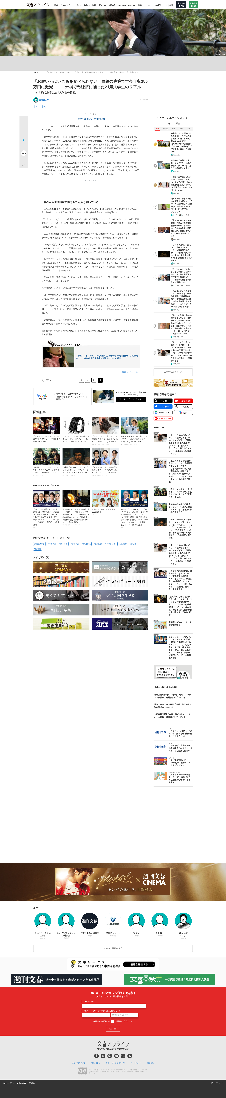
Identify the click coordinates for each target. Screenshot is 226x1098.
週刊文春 (102, 5)
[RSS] (129, 1056)
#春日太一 (134, 544)
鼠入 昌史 (177, 155)
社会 (44, 107)
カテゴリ (76, 5)
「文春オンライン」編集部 (182, 285)
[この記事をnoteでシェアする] (23, 153)
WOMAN (122, 5)
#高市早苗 (75, 544)
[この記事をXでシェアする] (23, 121)
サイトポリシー (136, 1063)
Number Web (8, 1083)
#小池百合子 (110, 544)
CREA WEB (21, 1083)
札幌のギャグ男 (178, 337)
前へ (48, 380)
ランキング (65, 5)
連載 (94, 5)
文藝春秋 (112, 5)
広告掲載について (78, 1063)
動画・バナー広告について (115, 1063)
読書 (140, 5)
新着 (56, 5)
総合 (178, 123)
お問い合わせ (95, 1063)
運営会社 (150, 1063)
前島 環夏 (177, 193)
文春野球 (158, 5)
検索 (171, 5)
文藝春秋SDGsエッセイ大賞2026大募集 (103, 511)
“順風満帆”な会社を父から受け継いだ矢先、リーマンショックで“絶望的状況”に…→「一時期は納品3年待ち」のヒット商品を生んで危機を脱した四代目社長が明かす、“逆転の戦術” (76, 517)
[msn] (123, 1056)
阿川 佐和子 (177, 239)
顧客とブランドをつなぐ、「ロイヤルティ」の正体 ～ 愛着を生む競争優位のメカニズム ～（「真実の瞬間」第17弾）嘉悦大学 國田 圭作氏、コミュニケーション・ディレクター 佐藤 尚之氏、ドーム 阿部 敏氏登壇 (134, 518)
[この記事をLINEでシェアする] (23, 146)
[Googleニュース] (116, 1056)
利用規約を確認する (101, 1021)
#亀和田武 (98, 544)
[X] (103, 1056)
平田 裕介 (177, 310)
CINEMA (131, 5)
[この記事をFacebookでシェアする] (23, 129)
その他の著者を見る (113, 948)
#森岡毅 (37, 549)
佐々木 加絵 (185, 215)
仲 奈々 (176, 215)
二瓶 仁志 (177, 364)
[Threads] (109, 1056)
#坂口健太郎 (39, 544)
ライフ (41, 72)
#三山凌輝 (122, 544)
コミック (148, 5)
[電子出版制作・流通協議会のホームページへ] (82, 1071)
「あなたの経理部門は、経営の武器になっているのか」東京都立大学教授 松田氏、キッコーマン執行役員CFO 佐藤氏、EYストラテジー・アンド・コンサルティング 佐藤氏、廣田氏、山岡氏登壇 (46, 518)
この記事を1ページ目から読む (92, 119)
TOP (34, 72)
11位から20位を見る (173, 372)
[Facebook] (96, 1056)
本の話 (32, 1083)
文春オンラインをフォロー (132, 399)
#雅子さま (52, 544)
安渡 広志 (177, 171)
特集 (86, 5)
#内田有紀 (86, 544)
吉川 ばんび (44, 100)
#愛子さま (63, 544)
